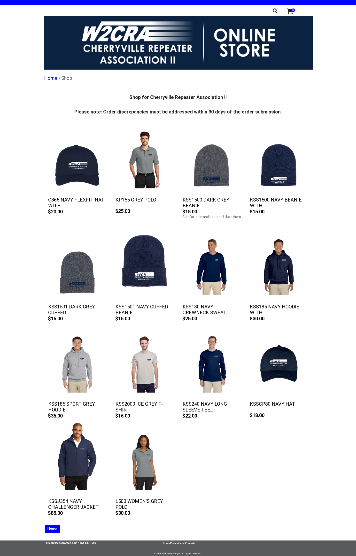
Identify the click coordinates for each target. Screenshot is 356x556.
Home (52, 529)
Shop (66, 78)
